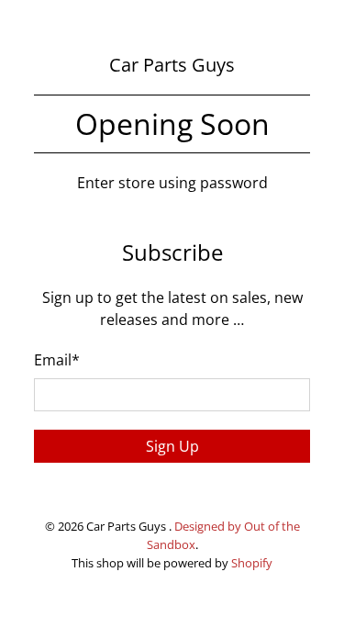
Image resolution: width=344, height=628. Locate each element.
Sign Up (172, 446)
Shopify (251, 563)
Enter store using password (172, 183)
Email (57, 360)
